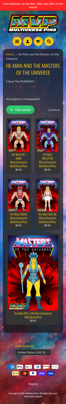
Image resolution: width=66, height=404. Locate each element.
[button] (20, 110)
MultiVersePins (31, 393)
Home (10, 54)
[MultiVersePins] (33, 24)
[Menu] (17, 41)
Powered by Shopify (33, 396)
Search (33, 383)
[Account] (27, 41)
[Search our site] (49, 41)
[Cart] (38, 41)
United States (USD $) (31, 352)
